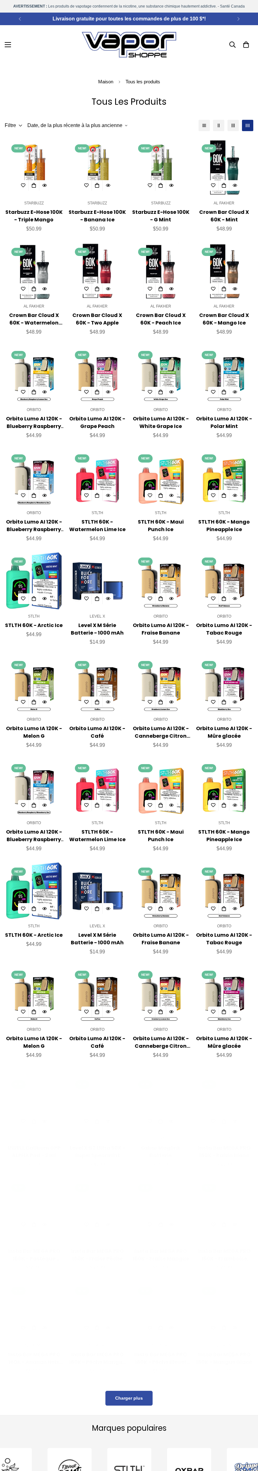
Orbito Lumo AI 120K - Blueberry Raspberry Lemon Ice (34, 422)
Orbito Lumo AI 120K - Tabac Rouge (224, 629)
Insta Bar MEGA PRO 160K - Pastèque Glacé (34, 1248)
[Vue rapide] (44, 185)
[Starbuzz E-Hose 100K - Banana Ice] (97, 168)
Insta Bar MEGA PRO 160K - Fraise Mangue (160, 1248)
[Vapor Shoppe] (129, 44)
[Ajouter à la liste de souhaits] (23, 185)
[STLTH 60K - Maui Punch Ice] (161, 478)
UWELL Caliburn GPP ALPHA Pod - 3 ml (34, 1145)
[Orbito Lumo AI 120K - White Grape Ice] (161, 374)
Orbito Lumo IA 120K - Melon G (34, 732)
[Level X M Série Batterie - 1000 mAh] (97, 581)
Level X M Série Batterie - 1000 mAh (97, 629)
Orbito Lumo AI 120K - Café (97, 732)
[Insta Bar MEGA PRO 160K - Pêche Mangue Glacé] (97, 1304)
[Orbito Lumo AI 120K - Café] (97, 684)
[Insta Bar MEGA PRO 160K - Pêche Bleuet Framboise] (161, 1304)
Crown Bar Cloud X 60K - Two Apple (97, 319)
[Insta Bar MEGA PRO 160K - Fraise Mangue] (161, 1201)
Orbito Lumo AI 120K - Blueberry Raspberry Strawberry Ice (34, 525)
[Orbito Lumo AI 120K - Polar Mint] (224, 374)
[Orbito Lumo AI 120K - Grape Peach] (97, 374)
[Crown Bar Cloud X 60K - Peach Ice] (161, 271)
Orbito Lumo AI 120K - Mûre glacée (224, 732)
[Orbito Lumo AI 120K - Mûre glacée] (224, 684)
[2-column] (218, 125)
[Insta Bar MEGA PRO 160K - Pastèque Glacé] (34, 1201)
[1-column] (204, 125)
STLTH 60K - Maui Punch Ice (161, 525)
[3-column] (233, 125)
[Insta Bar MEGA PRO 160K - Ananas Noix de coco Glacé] (34, 1304)
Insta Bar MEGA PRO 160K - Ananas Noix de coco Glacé (34, 1352)
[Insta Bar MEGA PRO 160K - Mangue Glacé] (224, 1304)
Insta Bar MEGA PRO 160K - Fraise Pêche (97, 1248)
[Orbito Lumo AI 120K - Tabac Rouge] (224, 581)
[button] (246, 44)
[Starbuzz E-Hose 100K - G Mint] (161, 168)
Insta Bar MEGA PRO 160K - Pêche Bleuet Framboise (160, 1352)
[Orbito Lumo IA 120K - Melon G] (34, 684)
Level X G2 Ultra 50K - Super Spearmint (97, 1145)
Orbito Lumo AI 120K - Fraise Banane (161, 629)
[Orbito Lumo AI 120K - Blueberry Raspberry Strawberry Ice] (34, 478)
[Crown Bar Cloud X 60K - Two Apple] (97, 271)
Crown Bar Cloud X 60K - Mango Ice (224, 319)
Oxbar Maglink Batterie (160, 1145)
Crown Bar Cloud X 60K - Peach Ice (161, 319)
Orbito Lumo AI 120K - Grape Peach (97, 422)
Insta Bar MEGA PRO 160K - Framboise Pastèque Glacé (224, 1248)
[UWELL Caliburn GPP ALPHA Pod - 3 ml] (34, 1098)
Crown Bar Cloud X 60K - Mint (224, 215)
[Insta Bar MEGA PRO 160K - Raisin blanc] (224, 1098)
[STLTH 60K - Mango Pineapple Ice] (224, 478)
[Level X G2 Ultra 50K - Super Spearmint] (97, 1098)
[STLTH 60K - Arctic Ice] (34, 581)
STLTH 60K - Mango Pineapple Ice (224, 525)
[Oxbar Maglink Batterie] (161, 1098)
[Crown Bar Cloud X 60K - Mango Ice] (224, 271)
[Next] (238, 19)
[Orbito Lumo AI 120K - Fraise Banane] (161, 581)
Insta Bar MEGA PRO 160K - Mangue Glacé (224, 1352)
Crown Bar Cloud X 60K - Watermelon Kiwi (34, 319)
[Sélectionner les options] (97, 598)
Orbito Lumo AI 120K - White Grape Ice (161, 422)
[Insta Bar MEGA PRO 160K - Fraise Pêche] (97, 1201)
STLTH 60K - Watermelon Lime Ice (97, 525)
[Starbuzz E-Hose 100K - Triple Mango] (34, 168)
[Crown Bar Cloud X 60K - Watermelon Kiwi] (34, 271)
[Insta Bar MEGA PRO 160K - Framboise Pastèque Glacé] (224, 1201)
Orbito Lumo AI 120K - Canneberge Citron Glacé (161, 732)
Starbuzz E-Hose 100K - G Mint (160, 215)
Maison (105, 81)
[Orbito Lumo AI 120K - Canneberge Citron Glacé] (161, 684)
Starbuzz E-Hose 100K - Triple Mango (34, 215)
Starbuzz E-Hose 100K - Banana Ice (97, 215)
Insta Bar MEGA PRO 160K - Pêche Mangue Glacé (97, 1352)
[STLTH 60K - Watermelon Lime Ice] (97, 478)
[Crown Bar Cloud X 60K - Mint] (224, 168)
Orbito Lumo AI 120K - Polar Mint (224, 422)
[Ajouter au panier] (34, 185)
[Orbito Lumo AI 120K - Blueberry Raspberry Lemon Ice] (34, 374)
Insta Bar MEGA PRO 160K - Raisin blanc (224, 1145)
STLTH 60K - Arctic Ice (34, 625)
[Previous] (20, 19)
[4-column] (247, 125)
